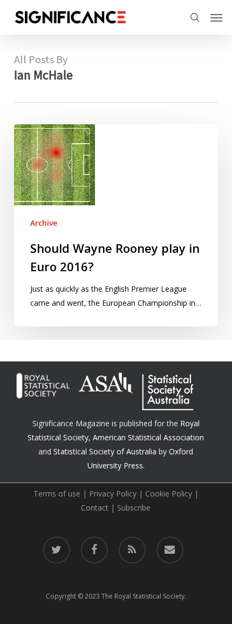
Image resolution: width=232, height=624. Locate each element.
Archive (43, 223)
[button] (216, 17)
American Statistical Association (148, 437)
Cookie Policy (168, 493)
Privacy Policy (113, 493)
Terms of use (56, 493)
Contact (94, 507)
